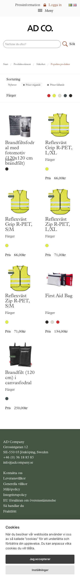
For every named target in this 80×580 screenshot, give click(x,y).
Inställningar (40, 570)
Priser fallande (57, 85)
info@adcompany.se (18, 462)
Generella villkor (15, 484)
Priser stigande (33, 85)
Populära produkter (60, 64)
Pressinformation (27, 5)
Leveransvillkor (14, 478)
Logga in (55, 5)
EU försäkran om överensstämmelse (29, 500)
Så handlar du (13, 506)
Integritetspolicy (15, 495)
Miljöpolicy (11, 489)
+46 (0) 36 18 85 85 (18, 457)
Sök (72, 44)
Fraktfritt (9, 511)
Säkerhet (40, 64)
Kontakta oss (12, 473)
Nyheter (12, 85)
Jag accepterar (40, 559)
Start (5, 64)
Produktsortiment (22, 64)
